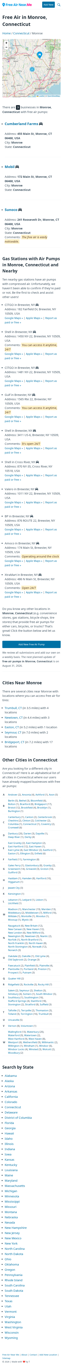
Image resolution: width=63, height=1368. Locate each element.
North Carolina (15, 1249)
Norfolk (12, 939)
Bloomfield (37, 800)
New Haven (33, 929)
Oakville (26, 956)
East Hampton (34, 843)
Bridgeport (41, 804)
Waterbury (33, 1031)
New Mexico (13, 1238)
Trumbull (43, 1014)
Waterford (14, 1035)
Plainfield (30, 965)
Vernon (12, 1025)
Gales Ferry (14, 865)
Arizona (10, 1086)
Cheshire (13, 820)
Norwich (12, 950)
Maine (9, 1175)
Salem (11, 990)
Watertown (30, 1035)
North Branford (29, 939)
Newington (14, 936)
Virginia (10, 1317)
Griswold (31, 869)
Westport (13, 1042)
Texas (8, 1301)
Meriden (46, 909)
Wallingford (14, 1031)
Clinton (26, 820)
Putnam (27, 972)
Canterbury (14, 817)
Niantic (44, 936)
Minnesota (12, 1196)
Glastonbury (32, 865)
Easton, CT (12, 727)
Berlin (11, 800)
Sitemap (6, 1358)
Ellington (25, 853)
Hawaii (9, 1133)
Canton (29, 817)
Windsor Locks (16, 1049)
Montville (26, 916)
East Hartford (15, 846)
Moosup (12, 919)
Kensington (14, 893)
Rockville (28, 984)
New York (11, 1243)
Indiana (10, 1149)
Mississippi (12, 1201)
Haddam (13, 878)
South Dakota (14, 1291)
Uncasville (13, 1019)
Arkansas (11, 1091)
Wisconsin (12, 1333)
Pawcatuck (14, 965)
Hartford (41, 878)
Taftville (12, 1010)
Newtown (30, 936)
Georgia (10, 1128)
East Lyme (13, 850)
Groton (44, 869)
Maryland (11, 1181)
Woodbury (14, 1052)
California (11, 1097)
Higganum (14, 881)
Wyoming (11, 1338)
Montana (11, 1212)
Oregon (10, 1270)
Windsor (43, 1045)
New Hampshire (16, 1228)
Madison (13, 909)
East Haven (35, 846)
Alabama (11, 1076)
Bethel (22, 800)
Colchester (41, 820)
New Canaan (15, 929)
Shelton (38, 990)
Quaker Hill (14, 978)
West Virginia (14, 1327)
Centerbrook (45, 817)
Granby (47, 865)
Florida (9, 1123)
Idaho (9, 1139)
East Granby (15, 843)
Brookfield (27, 807)
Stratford (30, 1004)
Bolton (11, 804)
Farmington (29, 859)
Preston (42, 969)
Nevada (10, 1222)
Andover (12, 794)
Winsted (33, 1049)
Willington (13, 1045)
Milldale (12, 916)
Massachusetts (15, 1186)
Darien (27, 833)
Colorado (11, 1102)
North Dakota (14, 1254)
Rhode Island (13, 1280)
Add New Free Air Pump (31, 644)
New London (15, 932)
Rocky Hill (43, 984)
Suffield (44, 1004)
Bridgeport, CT (14, 742)
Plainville (44, 965)
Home (6, 33)
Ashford (39, 794)
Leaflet (41, 96)
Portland (28, 969)
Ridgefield (13, 984)
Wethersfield (30, 1042)
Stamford (36, 1001)
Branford (25, 804)
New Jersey (12, 1233)
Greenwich (14, 869)
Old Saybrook (15, 959)
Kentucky (11, 1165)
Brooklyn (42, 807)
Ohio (8, 1259)
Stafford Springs (17, 1001)
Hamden (27, 878)
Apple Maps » (34, 318)
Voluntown (27, 1025)
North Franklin (16, 943)
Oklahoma (12, 1264)
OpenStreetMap (53, 96)
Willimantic (48, 1042)
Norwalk (37, 946)
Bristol (11, 807)
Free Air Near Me (10, 1354)
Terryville (26, 1010)
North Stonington (18, 946)
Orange (32, 959)
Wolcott (46, 1049)
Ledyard (26, 899)
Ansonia (26, 794)
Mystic (25, 919)
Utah (8, 1306)
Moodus (40, 916)
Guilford (12, 872)
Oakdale (12, 956)
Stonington (14, 1004)
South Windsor (44, 994)
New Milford (33, 932)
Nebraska (11, 1217)
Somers (27, 994)
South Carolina (15, 1285)
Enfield (38, 853)
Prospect (13, 972)
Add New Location (48, 1354)
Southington (31, 997)
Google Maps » (14, 318)
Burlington (14, 811)
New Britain (31, 925)
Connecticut (21, 33)
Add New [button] (48, 4)
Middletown (32, 912)
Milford (47, 912)
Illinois (9, 1144)
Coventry (46, 824)
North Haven (36, 943)
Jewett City (14, 887)
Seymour (24, 990)
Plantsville (13, 969)
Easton (12, 853)
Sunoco (11, 209)
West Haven (35, 1038)
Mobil (10, 166)
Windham (29, 1045)
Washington (13, 1322)
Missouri (10, 1207)
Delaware (11, 1112)
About (24, 1354)
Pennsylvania (13, 1275)
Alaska (9, 1081)
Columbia (13, 824)
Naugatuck (14, 925)
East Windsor (31, 850)
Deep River (14, 837)
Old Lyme (40, 956)
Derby (28, 837)
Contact (33, 1354)
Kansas (9, 1160)
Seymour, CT (13, 732)
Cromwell (13, 827)
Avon (52, 794)
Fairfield (12, 859)
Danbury (13, 833)
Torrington (27, 1014)
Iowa (8, 1154)
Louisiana (11, 1170)
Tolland (12, 1014)
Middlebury (14, 912)
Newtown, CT (14, 718)
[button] (32, 69)
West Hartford (16, 1038)
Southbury (14, 997)
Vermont (11, 1312)
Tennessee (12, 1296)
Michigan (11, 1191)
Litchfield (13, 903)
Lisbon (39, 899)
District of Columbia (18, 1118)
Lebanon (13, 899)
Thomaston (42, 1010)
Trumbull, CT (13, 708)
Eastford (47, 850)
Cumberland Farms (21, 123)
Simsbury (13, 994)
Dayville (40, 833)
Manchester (29, 909)
